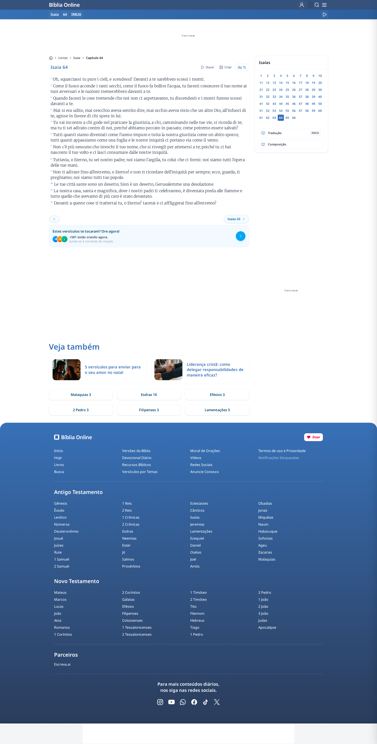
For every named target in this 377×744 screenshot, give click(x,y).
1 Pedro (196, 634)
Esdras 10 (149, 394)
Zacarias (265, 552)
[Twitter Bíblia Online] (216, 702)
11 (261, 83)
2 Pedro (264, 592)
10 (320, 76)
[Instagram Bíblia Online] (160, 702)
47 (300, 104)
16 (294, 83)
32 (267, 97)
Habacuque (267, 531)
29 (313, 90)
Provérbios (131, 566)
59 (313, 111)
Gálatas (128, 599)
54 (281, 111)
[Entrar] (302, 5)
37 (300, 97)
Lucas (58, 606)
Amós (195, 566)
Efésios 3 (217, 394)
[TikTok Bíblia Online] (205, 702)
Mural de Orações (205, 450)
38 (307, 97)
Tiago (194, 627)
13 (274, 83)
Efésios (128, 606)
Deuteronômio (66, 531)
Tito (193, 606)
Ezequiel (197, 538)
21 (261, 90)
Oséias (195, 552)
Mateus (60, 592)
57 (300, 111)
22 (267, 90)
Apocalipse (267, 627)
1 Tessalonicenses (137, 627)
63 (274, 118)
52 (267, 111)
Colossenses (132, 620)
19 (313, 83)
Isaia (76, 58)
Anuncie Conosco (204, 471)
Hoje (58, 457)
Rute (58, 552)
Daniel (195, 545)
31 (261, 97)
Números (62, 524)
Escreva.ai (62, 664)
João (57, 613)
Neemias (129, 538)
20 (320, 83)
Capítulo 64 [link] (94, 58)
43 (274, 104)
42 (267, 104)
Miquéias (265, 517)
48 (307, 104)
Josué (58, 538)
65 (287, 118)
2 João (263, 606)
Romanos (62, 627)
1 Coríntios (63, 634)
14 (281, 83)
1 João (263, 599)
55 (287, 111)
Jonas (262, 510)
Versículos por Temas (140, 471)
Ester (126, 545)
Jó (123, 552)
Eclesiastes (199, 503)
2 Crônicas (130, 524)
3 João (263, 613)
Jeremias (197, 524)
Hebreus (197, 620)
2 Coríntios (131, 592)
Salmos (128, 559)
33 (274, 97)
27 (300, 90)
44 (281, 104)
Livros (63, 58)
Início (58, 450)
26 (294, 90)
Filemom (197, 613)
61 (261, 118)
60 (320, 111)
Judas (262, 620)
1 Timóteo (198, 592)
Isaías (195, 517)
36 (294, 97)
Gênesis (60, 503)
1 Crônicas (130, 517)
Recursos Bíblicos (136, 464)
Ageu (262, 545)
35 (287, 97)
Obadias (265, 503)
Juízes (58, 545)
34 (281, 97)
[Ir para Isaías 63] (54, 219)
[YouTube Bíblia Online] (171, 702)
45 (287, 104)
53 (274, 111)
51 (261, 111)
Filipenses (130, 613)
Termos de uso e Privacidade (282, 450)
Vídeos (195, 457)
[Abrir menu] (324, 5)
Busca (59, 471)
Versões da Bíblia (136, 450)
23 (274, 90)
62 (267, 118)
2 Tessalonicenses (137, 634)
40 (320, 97)
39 (313, 97)
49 (313, 104)
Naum (263, 524)
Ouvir (210, 67)
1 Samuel (61, 559)
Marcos (60, 599)
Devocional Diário (136, 457)
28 (307, 90)
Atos (58, 620)
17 (300, 83)
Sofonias (265, 538)
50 (320, 104)
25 (287, 90)
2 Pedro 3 (81, 409)
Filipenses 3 (149, 409)
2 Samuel (61, 566)
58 (307, 111)
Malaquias (266, 559)
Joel (193, 559)
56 (294, 111)
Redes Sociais (201, 464)
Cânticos (197, 510)
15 (287, 83)
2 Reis (127, 510)
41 (261, 104)
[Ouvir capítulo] (324, 14)
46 (294, 104)
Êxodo (59, 510)
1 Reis (127, 503)
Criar (228, 67)
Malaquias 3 (81, 394)
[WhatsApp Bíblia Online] (182, 702)
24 (281, 90)
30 (320, 90)
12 (267, 83)
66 (294, 118)
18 (307, 83)
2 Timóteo (198, 599)
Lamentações (201, 531)
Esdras (127, 531)
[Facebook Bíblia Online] (194, 702)
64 (65, 14)
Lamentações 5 (217, 409)
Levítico (60, 517)
